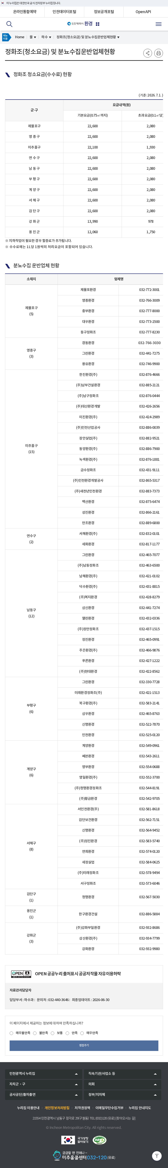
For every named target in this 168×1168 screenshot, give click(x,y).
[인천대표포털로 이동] (75, 23)
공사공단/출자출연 (22, 1095)
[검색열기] (9, 24)
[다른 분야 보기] (97, 24)
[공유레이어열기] (147, 53)
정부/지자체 (96, 1095)
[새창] (21, 974)
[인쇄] (158, 53)
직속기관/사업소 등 (101, 1074)
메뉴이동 (5, 37)
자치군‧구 (17, 1084)
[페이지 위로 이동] (157, 1157)
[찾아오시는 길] (125, 1118)
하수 (44, 37)
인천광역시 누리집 (22, 1074)
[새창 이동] (74, 1140)
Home (19, 37)
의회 (91, 1084)
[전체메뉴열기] (158, 24)
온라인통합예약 (24, 12)
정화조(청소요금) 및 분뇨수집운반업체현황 (86, 37)
